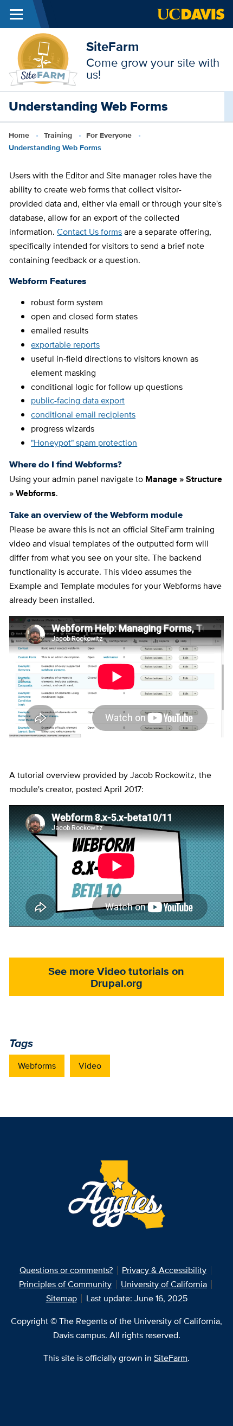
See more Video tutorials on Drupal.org (116, 977)
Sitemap (61, 1298)
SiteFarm (112, 46)
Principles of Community (65, 1284)
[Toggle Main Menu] (16, 14)
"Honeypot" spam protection (84, 442)
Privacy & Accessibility (164, 1270)
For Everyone (109, 135)
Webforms (37, 1065)
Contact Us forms (89, 232)
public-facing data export (78, 400)
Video (90, 1065)
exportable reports (65, 344)
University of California (164, 1284)
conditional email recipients (83, 414)
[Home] (43, 59)
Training (58, 135)
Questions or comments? (66, 1270)
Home (19, 135)
